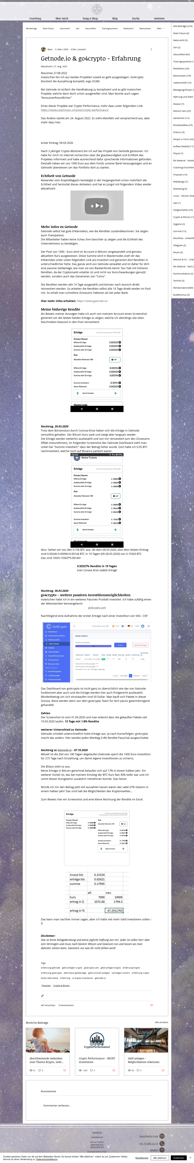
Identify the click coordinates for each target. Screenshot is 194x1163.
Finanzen (46, 985)
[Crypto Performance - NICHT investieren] (97, 1040)
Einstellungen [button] (141, 1157)
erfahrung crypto (140, 973)
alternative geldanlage (75, 973)
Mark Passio (48, 28)
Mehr (159, 28)
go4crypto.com (91, 967)
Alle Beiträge (31, 28)
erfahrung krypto (131, 967)
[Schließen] (190, 1158)
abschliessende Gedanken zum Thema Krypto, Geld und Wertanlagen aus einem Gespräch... (46, 1060)
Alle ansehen (161, 1022)
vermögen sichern (121, 973)
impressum (97, 1132)
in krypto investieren (82, 978)
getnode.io (100, 978)
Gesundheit (90, 28)
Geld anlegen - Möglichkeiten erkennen (143, 1060)
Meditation (129, 28)
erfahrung (65, 978)
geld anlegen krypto (111, 967)
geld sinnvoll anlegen (99, 973)
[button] (159, 18)
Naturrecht (65, 28)
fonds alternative (49, 978)
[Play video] (97, 205)
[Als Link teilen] (42, 995)
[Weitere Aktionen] (151, 49)
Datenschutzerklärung (46, 1159)
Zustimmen (178, 1157)
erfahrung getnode (50, 967)
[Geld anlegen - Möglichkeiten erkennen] (146, 1040)
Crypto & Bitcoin (61, 985)
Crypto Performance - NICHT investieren (97, 1060)
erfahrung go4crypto (51, 973)
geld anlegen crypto (72, 967)
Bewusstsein (145, 28)
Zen (77, 28)
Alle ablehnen (159, 1157)
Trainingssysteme (109, 28)
